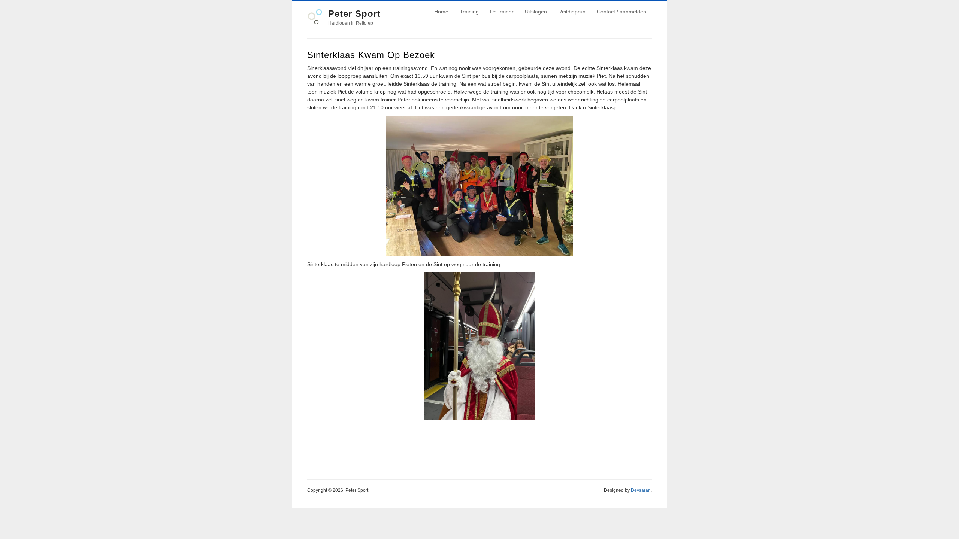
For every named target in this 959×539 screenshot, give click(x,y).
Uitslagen (536, 12)
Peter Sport (354, 14)
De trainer (502, 12)
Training (469, 12)
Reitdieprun (572, 12)
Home (441, 12)
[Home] (315, 23)
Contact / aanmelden (621, 12)
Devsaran (641, 490)
